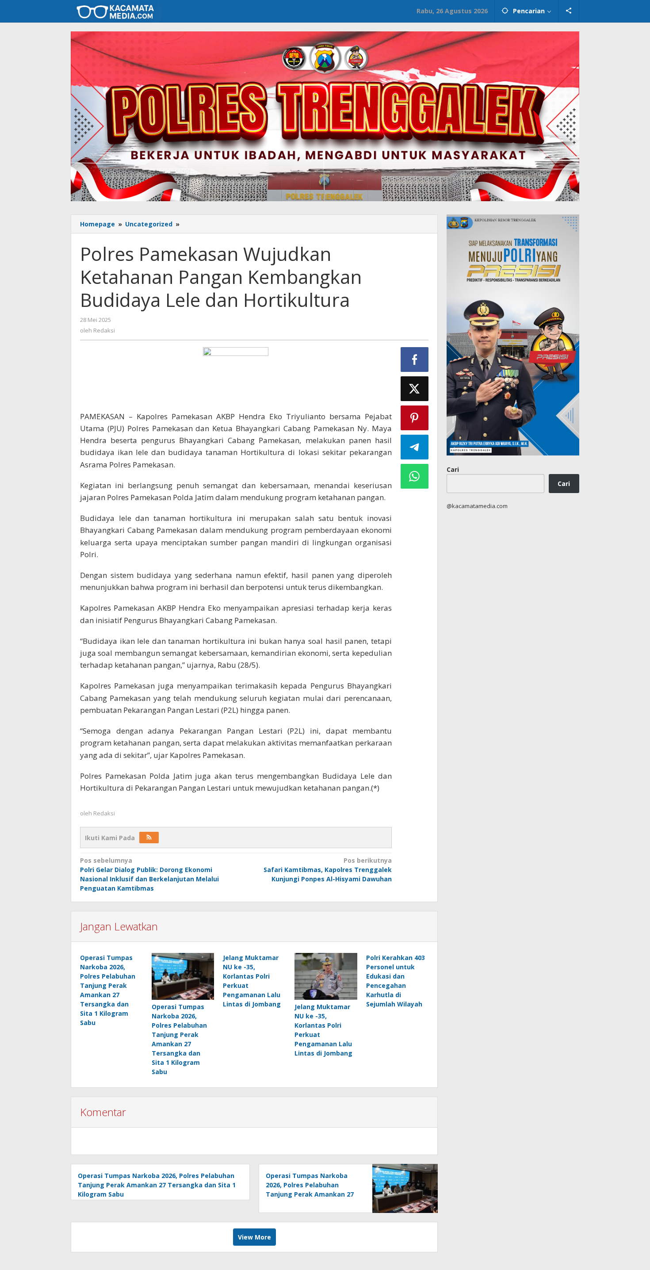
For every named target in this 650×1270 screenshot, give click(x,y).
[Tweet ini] (415, 388)
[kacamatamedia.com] (116, 11)
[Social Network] (568, 11)
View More (254, 1237)
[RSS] (149, 837)
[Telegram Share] (415, 447)
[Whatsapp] (415, 476)
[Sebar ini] (415, 359)
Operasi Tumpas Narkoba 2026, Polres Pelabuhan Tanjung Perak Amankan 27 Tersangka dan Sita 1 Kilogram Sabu (157, 1184)
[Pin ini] (415, 417)
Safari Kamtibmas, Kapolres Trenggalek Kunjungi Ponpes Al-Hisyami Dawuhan (327, 869)
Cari (453, 469)
